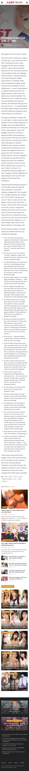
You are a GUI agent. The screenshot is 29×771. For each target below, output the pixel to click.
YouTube (22, 762)
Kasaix (11, 711)
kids (15, 479)
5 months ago (12, 514)
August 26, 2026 (17, 711)
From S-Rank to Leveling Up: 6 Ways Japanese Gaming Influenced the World (17, 558)
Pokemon (4, 481)
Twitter (10, 762)
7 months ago (13, 560)
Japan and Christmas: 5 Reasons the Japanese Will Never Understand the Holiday (18, 579)
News (14, 702)
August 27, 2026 (17, 727)
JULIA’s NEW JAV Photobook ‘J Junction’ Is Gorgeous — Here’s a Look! (13, 744)
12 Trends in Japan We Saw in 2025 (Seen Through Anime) (17, 571)
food (6, 476)
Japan (20, 476)
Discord (16, 762)
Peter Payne (9, 45)
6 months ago (12, 547)
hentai (15, 476)
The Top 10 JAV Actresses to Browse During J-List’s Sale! (13, 646)
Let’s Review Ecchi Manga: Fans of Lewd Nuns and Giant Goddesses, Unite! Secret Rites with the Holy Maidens (14, 740)
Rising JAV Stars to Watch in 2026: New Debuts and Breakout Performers (14, 626)
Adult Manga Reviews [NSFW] (14, 720)
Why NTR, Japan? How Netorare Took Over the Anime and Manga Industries (18, 565)
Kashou (10, 727)
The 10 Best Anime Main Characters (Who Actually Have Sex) (13, 688)
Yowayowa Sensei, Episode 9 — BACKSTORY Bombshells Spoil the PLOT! (13, 748)
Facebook (3, 762)
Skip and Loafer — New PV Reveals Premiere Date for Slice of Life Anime (14, 707)
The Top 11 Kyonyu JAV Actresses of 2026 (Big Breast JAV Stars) (13, 667)
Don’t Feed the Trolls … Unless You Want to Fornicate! (14, 724)
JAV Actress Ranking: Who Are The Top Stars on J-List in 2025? (13, 605)
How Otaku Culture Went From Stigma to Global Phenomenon (13, 544)
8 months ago (13, 574)
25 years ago (18, 45)
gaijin (10, 476)
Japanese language (7, 479)
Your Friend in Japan (7, 507)
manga (19, 479)
